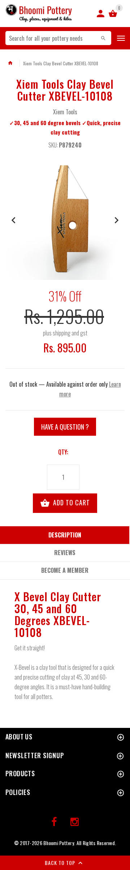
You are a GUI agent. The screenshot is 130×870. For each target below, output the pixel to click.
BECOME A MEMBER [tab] (64, 570)
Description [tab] (64, 535)
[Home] (10, 63)
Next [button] (116, 220)
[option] (65, 220)
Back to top (61, 862)
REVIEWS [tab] (64, 552)
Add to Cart (70, 502)
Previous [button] (13, 220)
